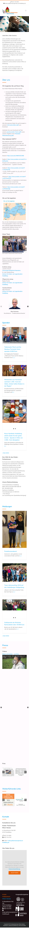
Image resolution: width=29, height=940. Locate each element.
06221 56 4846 (15, 1)
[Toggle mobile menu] (26, 10)
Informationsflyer (22, 925)
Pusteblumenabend (10, 551)
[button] (3, 772)
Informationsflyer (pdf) (13, 125)
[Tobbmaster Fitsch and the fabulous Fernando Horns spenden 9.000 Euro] (14, 335)
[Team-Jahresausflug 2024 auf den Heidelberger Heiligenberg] (14, 572)
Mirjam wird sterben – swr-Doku (10, 654)
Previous (1, 306)
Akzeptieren (14, 872)
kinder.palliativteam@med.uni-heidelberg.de (15, 3)
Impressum (5, 925)
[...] (14, 357)
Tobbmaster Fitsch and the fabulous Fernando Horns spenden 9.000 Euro (12, 349)
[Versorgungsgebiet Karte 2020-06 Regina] (14, 200)
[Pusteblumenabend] (14, 529)
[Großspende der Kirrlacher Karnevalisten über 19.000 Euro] (14, 604)
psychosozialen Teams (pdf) (14, 132)
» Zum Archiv (5, 453)
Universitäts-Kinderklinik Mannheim (11, 270)
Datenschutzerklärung (14, 869)
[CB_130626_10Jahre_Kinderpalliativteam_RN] (14, 236)
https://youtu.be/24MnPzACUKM (15, 155)
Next (28, 306)
